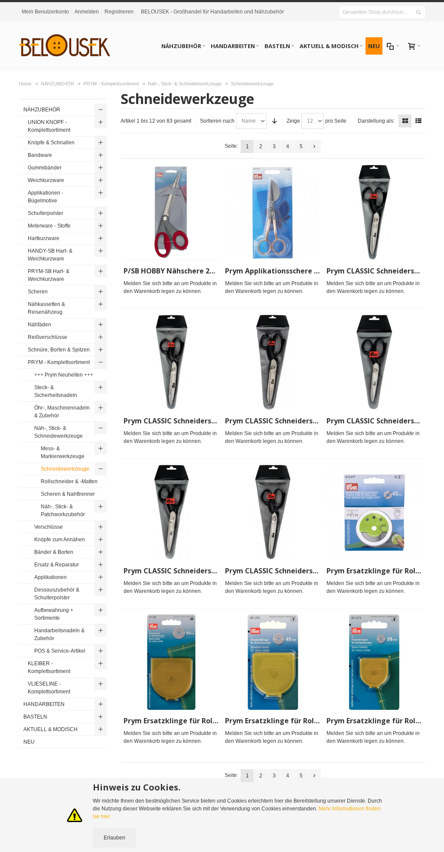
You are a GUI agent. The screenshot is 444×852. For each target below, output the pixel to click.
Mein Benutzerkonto (45, 12)
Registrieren (119, 12)
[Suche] (418, 13)
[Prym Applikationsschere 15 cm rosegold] (272, 212)
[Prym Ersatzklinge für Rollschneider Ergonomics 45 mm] (374, 512)
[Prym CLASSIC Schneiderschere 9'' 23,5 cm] (272, 512)
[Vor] (314, 146)
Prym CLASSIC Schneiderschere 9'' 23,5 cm (297, 571)
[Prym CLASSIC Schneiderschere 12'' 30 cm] (272, 362)
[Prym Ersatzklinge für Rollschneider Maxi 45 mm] (272, 662)
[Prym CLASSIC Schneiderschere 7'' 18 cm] (374, 362)
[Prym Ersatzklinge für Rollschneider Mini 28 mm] (374, 662)
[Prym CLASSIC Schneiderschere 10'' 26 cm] (374, 212)
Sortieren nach (217, 121)
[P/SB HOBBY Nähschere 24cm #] (171, 212)
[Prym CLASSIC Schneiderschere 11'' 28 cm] (171, 362)
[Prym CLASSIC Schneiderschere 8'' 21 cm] (171, 512)
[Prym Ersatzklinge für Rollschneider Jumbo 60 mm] (171, 662)
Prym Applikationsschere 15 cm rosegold (295, 271)
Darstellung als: (376, 121)
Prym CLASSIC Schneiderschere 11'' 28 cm (194, 421)
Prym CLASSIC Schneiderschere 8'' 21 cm (192, 571)
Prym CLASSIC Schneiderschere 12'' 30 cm (296, 421)
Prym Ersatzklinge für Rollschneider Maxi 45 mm (309, 720)
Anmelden (87, 12)
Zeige (293, 121)
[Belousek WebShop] (65, 46)
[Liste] (418, 120)
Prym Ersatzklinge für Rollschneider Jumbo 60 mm (210, 720)
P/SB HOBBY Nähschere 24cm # (177, 271)
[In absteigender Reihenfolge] (274, 120)
